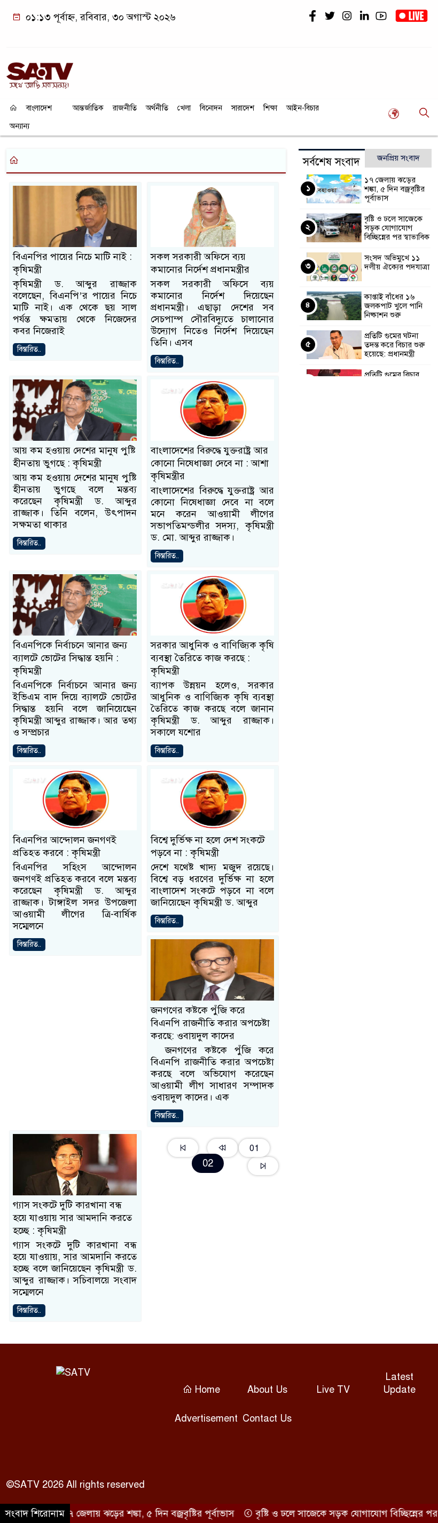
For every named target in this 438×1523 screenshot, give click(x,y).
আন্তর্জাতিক (88, 108)
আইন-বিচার (302, 108)
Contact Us (267, 1418)
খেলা (184, 108)
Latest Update (399, 1383)
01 (254, 1148)
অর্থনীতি (157, 108)
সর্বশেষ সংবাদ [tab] (331, 162)
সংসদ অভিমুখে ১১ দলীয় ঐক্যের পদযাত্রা (396, 262)
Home (206, 1389)
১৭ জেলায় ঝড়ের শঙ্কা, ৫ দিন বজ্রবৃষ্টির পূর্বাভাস (394, 189)
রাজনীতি (125, 108)
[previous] (222, 1148)
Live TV (333, 1389)
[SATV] (39, 71)
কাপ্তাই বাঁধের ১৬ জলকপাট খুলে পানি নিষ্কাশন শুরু (393, 306)
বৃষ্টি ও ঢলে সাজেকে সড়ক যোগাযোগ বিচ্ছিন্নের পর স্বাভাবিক (396, 228)
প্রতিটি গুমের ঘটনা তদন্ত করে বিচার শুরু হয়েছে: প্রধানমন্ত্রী (394, 345)
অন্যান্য (19, 126)
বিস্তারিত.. (29, 349)
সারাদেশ (242, 108)
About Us (267, 1389)
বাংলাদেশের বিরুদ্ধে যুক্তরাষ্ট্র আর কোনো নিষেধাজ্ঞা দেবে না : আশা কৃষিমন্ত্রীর (210, 463)
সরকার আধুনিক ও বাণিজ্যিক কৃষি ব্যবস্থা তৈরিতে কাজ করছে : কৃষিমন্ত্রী (212, 658)
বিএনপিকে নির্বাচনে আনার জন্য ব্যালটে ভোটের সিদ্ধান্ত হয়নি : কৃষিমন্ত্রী (70, 658)
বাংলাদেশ (39, 108)
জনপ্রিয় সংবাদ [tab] (398, 158)
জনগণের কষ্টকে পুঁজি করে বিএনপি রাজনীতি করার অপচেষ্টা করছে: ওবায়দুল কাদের (210, 1023)
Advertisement (206, 1418)
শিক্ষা (270, 108)
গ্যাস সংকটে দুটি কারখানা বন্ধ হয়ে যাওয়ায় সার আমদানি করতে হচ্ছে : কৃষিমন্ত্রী (72, 1217)
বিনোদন (211, 108)
